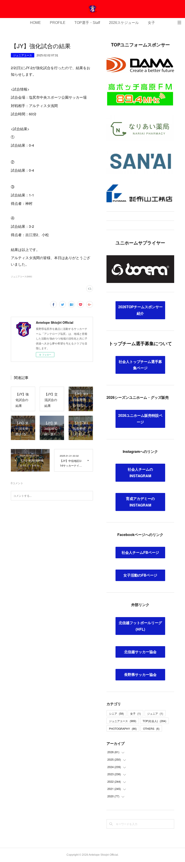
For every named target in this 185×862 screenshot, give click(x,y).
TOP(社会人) (154, 721)
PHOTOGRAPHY (123, 728)
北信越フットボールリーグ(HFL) (140, 626)
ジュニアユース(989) (21, 276)
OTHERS (151, 728)
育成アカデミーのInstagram (140, 502)
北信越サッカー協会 (140, 651)
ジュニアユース (22, 55)
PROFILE (57, 23)
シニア (116, 713)
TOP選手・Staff (87, 23)
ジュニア (155, 713)
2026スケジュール (124, 23)
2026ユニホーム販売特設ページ (140, 418)
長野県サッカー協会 (140, 674)
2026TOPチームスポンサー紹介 (140, 310)
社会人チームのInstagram (140, 472)
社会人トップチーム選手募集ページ (140, 365)
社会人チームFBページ (140, 552)
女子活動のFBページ (140, 575)
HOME (35, 23)
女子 (151, 23)
